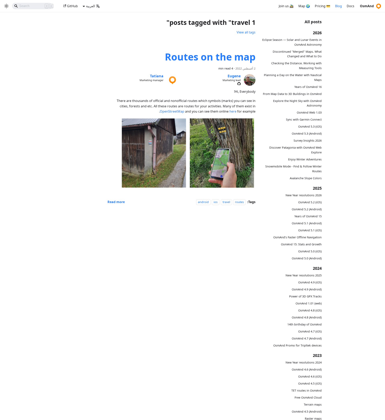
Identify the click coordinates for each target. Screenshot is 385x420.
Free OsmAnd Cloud (308, 397)
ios (216, 202)
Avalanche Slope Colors (306, 178)
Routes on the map (210, 56)
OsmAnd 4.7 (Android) (307, 338)
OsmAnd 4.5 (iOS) (310, 383)
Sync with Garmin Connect (304, 119)
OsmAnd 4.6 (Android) (307, 369)
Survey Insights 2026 (308, 140)
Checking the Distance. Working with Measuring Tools (296, 65)
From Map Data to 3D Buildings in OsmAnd (292, 94)
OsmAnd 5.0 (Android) (307, 258)
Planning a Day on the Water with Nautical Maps (293, 77)
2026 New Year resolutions (304, 195)
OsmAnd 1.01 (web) (309, 303)
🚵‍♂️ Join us (286, 6)
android (203, 202)
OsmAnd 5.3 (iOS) (310, 126)
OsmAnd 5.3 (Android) (307, 133)
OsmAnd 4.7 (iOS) (310, 331)
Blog (338, 6)
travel (226, 202)
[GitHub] (239, 83)
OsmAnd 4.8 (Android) (307, 317)
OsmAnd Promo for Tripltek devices (297, 345)
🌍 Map (304, 6)
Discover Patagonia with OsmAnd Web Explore (295, 150)
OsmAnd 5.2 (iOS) (310, 202)
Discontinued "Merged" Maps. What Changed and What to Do (297, 54)
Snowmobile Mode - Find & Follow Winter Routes (293, 168)
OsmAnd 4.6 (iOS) (310, 376)
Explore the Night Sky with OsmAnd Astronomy (297, 103)
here (232, 111)
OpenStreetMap (172, 111)
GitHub (72, 6)
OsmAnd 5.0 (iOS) (310, 251)
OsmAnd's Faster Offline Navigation (297, 237)
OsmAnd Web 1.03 (309, 112)
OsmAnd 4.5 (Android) (307, 411)
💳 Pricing (322, 6)
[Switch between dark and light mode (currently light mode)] (6, 6)
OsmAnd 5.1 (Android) (307, 223)
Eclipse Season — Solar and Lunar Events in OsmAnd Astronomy (292, 42)
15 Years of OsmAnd (308, 216)
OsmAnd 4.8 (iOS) (310, 310)
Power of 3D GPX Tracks (305, 296)
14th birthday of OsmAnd (304, 324)
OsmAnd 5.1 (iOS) (310, 230)
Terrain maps (313, 404)
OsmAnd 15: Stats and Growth (301, 244)
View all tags (246, 32)
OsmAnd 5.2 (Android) (307, 209)
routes (239, 202)
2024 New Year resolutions (304, 362)
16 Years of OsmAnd (308, 87)
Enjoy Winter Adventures (305, 159)
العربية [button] (90, 6)
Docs (350, 6)
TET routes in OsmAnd (306, 390)
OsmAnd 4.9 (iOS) (310, 282)
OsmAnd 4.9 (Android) (307, 289)
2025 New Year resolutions (304, 275)
